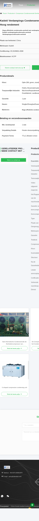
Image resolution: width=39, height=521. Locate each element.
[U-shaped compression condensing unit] (14, 370)
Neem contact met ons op (14, 68)
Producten (31, 5)
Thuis (21, 5)
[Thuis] (8, 5)
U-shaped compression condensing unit (14, 387)
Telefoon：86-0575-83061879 (12, 473)
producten (11, 13)
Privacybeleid (4, 506)
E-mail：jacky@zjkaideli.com (12, 476)
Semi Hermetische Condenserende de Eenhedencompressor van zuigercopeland (14, 343)
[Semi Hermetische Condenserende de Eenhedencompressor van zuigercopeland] (14, 324)
